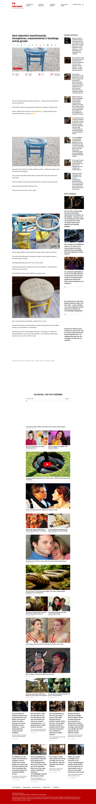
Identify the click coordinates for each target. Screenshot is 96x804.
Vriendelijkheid (77, 4)
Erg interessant (17, 5)
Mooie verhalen (40, 360)
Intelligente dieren (47, 787)
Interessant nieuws (30, 360)
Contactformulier (34, 794)
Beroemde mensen (37, 787)
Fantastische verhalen (18, 360)
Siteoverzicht (43, 794)
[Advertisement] (48, 23)
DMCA (28, 794)
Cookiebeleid (22, 794)
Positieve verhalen (50, 360)
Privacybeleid (15, 794)
